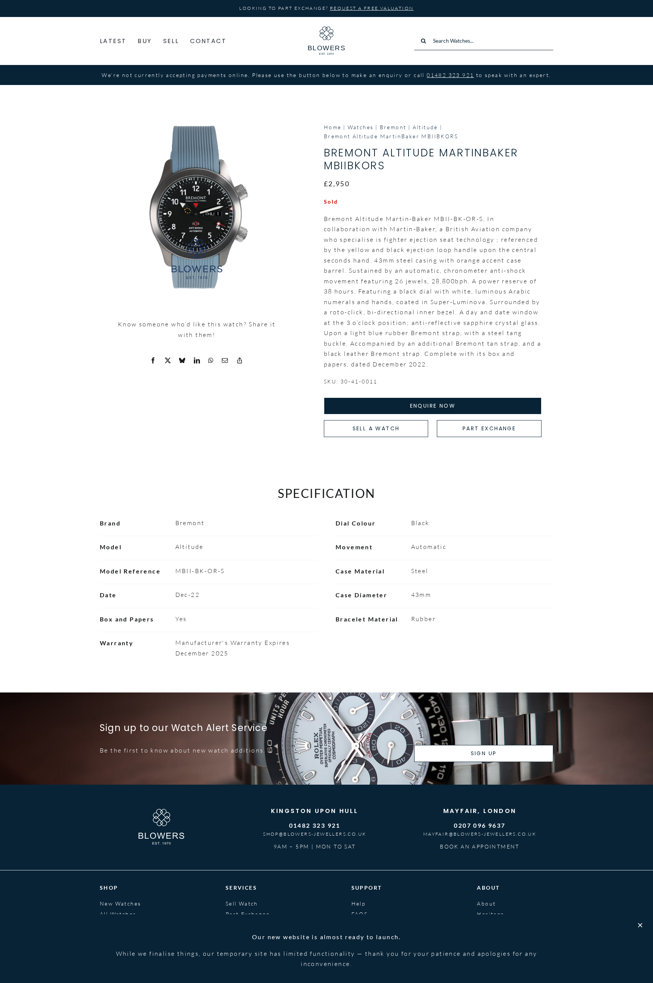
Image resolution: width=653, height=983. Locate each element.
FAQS (359, 914)
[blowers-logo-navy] (326, 29)
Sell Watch (242, 903)
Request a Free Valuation (372, 8)
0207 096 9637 (479, 825)
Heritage (490, 914)
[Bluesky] (182, 360)
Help (358, 903)
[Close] (640, 925)
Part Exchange (248, 914)
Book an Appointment (480, 846)
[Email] (225, 360)
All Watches (118, 914)
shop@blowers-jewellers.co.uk (314, 834)
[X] (168, 360)
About (486, 903)
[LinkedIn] (197, 360)
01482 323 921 (450, 75)
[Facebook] (153, 360)
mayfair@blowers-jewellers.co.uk (479, 834)
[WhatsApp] (211, 360)
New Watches (120, 903)
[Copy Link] (240, 360)
